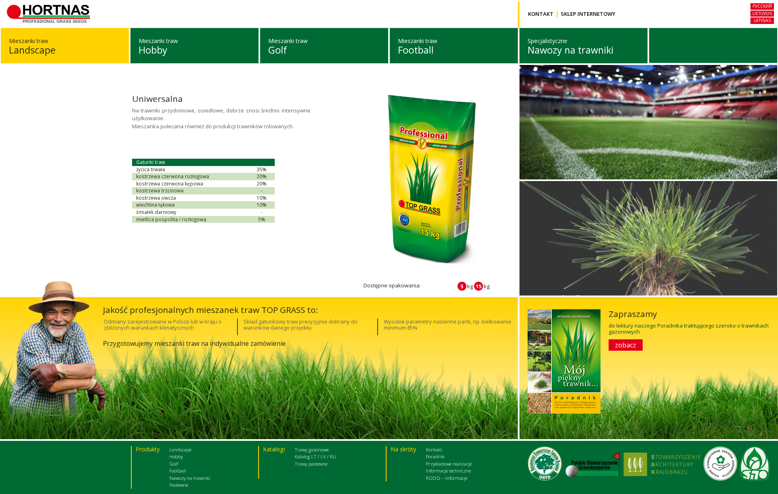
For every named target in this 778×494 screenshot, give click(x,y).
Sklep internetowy (588, 14)
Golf (277, 49)
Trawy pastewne (311, 463)
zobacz (625, 345)
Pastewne (178, 484)
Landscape (32, 49)
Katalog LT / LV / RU (315, 456)
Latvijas (762, 20)
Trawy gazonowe (312, 449)
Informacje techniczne (448, 470)
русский (762, 6)
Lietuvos (762, 13)
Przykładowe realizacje (449, 463)
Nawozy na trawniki (570, 49)
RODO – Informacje (446, 478)
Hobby (153, 49)
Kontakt (541, 14)
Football (416, 49)
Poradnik (435, 456)
